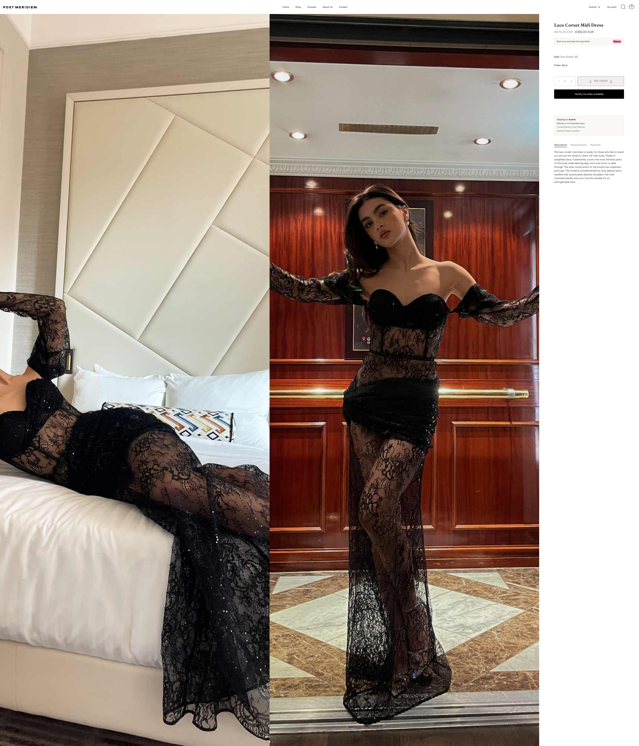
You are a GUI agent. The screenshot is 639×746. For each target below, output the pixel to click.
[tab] (562, 145)
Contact (343, 6)
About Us (328, 6)
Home (286, 6)
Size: (564, 56)
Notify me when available (589, 94)
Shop (298, 6)
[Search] (623, 7)
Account (611, 6)
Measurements (578, 144)
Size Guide (566, 56)
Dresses (312, 6)
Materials (595, 144)
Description (560, 144)
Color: (557, 65)
